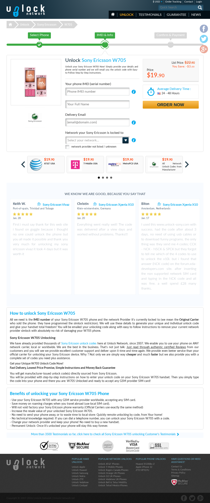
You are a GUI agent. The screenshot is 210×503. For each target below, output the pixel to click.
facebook (184, 498)
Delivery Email (75, 114)
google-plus (200, 498)
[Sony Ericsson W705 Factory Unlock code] (154, 164)
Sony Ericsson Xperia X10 (116, 204)
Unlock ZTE (77, 479)
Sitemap (175, 476)
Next (187, 164)
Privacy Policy (178, 473)
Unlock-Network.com (26, 464)
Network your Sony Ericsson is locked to (94, 132)
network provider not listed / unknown (93, 146)
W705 (68, 24)
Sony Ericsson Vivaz (56, 204)
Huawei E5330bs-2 (145, 464)
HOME (113, 14)
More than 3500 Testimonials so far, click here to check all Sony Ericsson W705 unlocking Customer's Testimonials (103, 434)
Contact (188, 1)
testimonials (150, 14)
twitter (192, 498)
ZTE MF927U (142, 470)
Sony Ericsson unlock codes (79, 343)
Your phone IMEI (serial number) (88, 84)
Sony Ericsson (46, 24)
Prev (23, 164)
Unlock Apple (78, 467)
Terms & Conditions (181, 470)
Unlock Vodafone (80, 482)
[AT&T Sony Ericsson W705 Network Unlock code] (35, 164)
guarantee (176, 14)
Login (199, 1)
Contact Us (176, 467)
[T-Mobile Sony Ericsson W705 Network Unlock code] (75, 164)
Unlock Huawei (79, 470)
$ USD (156, 1)
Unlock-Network (26, 11)
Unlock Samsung (80, 473)
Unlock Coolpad (79, 485)
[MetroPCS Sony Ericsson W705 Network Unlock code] (114, 164)
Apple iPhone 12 (144, 467)
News (196, 14)
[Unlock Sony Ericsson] (21, 117)
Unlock (127, 14)
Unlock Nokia (78, 476)
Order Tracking (173, 1)
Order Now (170, 104)
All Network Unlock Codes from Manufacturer (171, 166)
